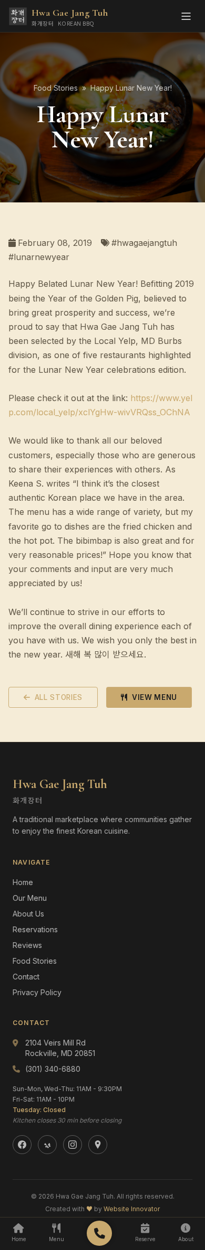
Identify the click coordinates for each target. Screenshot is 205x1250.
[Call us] (99, 1233)
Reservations (35, 929)
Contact (26, 976)
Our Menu (30, 897)
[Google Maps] (97, 1144)
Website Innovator (132, 1209)
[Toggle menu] (186, 16)
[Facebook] (22, 1144)
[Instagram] (72, 1144)
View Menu (154, 697)
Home (23, 882)
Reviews (27, 945)
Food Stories (56, 87)
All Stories (59, 697)
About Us (28, 913)
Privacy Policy (37, 992)
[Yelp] (47, 1144)
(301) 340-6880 (52, 1068)
